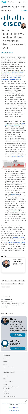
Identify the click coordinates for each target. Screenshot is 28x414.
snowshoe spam (16, 194)
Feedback (5, 375)
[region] (14, 406)
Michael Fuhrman (7, 52)
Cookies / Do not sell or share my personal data (11, 387)
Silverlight (21, 283)
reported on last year (17, 157)
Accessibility (6, 390)
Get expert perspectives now (18, 335)
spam (3, 286)
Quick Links (6, 355)
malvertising (8, 283)
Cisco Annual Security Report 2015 (13, 280)
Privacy (5, 384)
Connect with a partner (8, 367)
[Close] (26, 401)
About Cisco (6, 358)
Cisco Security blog (18, 237)
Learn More (18, 348)
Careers (5, 364)
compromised (15, 211)
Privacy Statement (13, 407)
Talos (8, 286)
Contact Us (5, 361)
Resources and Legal (9, 372)
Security (9, 6)
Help (4, 378)
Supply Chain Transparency (9, 396)
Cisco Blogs (10, 2)
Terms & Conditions (7, 381)
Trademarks (6, 393)
